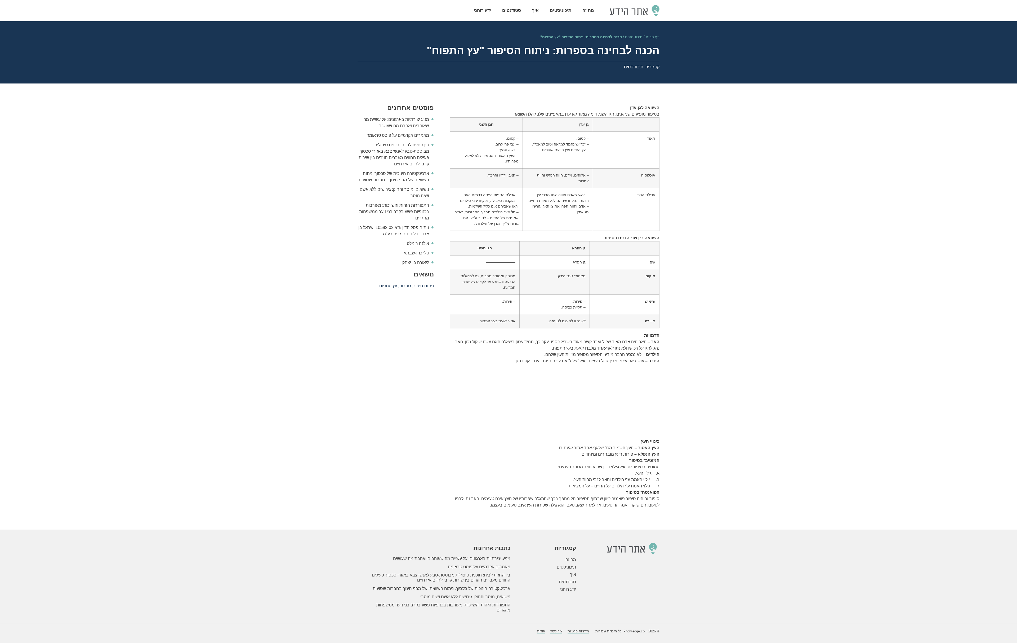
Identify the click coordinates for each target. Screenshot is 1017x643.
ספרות (405, 286)
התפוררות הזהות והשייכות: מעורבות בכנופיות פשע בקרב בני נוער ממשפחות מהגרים (394, 211)
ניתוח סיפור (423, 286)
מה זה (588, 10)
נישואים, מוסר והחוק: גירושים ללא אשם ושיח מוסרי (465, 596)
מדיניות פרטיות (578, 631)
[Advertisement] (554, 401)
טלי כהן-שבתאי (416, 253)
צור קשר (556, 631)
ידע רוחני (482, 10)
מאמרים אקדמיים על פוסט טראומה (398, 135)
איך (535, 10)
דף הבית (652, 37)
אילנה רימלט (418, 243)
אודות (541, 631)
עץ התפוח (388, 286)
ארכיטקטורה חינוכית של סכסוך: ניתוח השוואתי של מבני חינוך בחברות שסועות (441, 588)
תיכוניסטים (560, 10)
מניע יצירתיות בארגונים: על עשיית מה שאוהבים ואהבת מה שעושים (451, 558)
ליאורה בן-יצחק (415, 262)
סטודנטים (511, 10)
